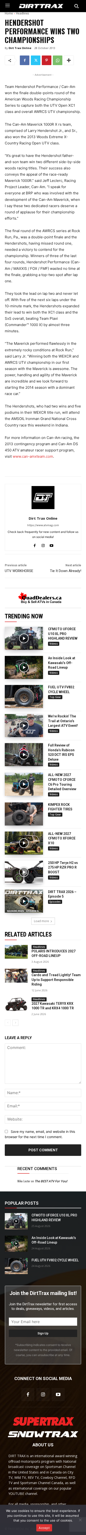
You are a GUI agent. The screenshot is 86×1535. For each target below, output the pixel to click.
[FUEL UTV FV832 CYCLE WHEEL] (24, 696)
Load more (41, 921)
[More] (69, 60)
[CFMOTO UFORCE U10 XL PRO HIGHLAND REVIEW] (24, 638)
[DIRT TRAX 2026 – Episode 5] (24, 901)
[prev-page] (8, 1023)
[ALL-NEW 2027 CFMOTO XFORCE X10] (24, 843)
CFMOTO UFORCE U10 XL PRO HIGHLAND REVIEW (62, 633)
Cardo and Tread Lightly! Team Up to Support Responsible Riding (56, 979)
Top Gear (55, 697)
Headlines (22, 13)
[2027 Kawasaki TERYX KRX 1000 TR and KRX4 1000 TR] (16, 1004)
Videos (53, 643)
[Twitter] (35, 60)
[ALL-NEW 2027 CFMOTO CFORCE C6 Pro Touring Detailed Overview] (24, 784)
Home (9, 13)
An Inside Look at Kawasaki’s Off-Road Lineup (61, 662)
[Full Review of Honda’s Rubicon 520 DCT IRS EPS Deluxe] (24, 754)
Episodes (55, 901)
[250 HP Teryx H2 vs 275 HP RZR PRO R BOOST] (24, 872)
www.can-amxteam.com (33, 456)
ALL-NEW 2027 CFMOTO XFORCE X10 (61, 838)
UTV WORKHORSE (19, 571)
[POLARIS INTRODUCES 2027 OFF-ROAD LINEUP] (16, 952)
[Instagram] (43, 544)
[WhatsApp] (57, 60)
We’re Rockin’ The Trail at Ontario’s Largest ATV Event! (63, 720)
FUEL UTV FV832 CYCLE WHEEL (55, 1260)
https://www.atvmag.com (43, 525)
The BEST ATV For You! (51, 1181)
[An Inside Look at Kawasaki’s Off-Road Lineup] (24, 667)
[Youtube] (51, 544)
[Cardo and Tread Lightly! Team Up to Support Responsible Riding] (16, 976)
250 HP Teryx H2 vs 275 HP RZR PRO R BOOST (63, 867)
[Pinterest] (46, 60)
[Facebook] (24, 60)
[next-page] (15, 1023)
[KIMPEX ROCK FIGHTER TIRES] (24, 814)
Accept (44, 1528)
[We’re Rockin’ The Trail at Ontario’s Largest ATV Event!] (24, 725)
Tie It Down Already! (65, 571)
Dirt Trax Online (20, 48)
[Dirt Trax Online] (43, 497)
